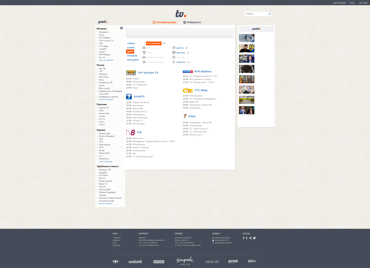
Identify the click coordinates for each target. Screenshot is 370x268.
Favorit (102, 116)
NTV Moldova (105, 38)
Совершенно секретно (108, 97)
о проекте (117, 238)
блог (114, 243)
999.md (115, 261)
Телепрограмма (166, 22)
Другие (180, 48)
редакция (117, 245)
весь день (133, 59)
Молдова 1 (104, 32)
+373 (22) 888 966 (186, 243)
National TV (104, 108)
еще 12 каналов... (107, 60)
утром (130, 47)
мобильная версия (222, 238)
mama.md (212, 261)
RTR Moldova (105, 55)
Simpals (185, 259)
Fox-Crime (103, 175)
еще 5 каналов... (106, 203)
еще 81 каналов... (107, 99)
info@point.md (153, 245)
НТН (101, 139)
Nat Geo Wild (104, 190)
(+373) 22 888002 (150, 243)
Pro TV (102, 57)
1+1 (100, 156)
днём (130, 51)
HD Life (102, 187)
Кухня (101, 85)
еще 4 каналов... (106, 161)
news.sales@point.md (192, 245)
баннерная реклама (183, 238)
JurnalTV (103, 49)
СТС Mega (103, 46)
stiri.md (252, 261)
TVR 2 (101, 125)
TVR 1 (101, 122)
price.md (233, 261)
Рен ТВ (102, 68)
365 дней (103, 74)
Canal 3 (102, 52)
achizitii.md (135, 261)
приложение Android (223, 243)
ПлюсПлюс (104, 159)
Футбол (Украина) (106, 136)
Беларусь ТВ (105, 170)
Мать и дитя (104, 88)
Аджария (103, 173)
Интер (101, 150)
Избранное (194, 22)
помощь (142, 238)
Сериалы (181, 62)
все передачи (154, 43)
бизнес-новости (181, 240)
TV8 (101, 43)
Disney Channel (105, 181)
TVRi (101, 111)
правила (116, 240)
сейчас (131, 43)
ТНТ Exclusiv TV (106, 41)
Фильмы (180, 52)
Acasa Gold (104, 113)
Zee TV (102, 178)
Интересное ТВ (105, 83)
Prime (101, 35)
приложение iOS (222, 240)
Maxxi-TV (103, 184)
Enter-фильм (104, 145)
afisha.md (158, 261)
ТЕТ (101, 142)
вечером (132, 55)
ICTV (101, 147)
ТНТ (101, 71)
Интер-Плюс (104, 153)
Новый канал (104, 133)
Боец (101, 80)
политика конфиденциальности (152, 240)
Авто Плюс (104, 77)
